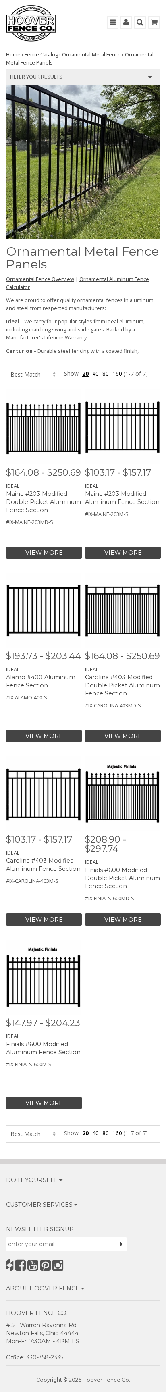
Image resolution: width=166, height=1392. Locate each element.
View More (44, 552)
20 (85, 373)
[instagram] (57, 1265)
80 (105, 373)
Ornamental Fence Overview (40, 279)
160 (117, 373)
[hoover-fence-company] (9, 1265)
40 (95, 373)
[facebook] (20, 1265)
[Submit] (121, 1244)
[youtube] (32, 1265)
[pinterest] (45, 1265)
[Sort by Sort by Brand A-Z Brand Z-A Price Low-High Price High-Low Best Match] (33, 373)
